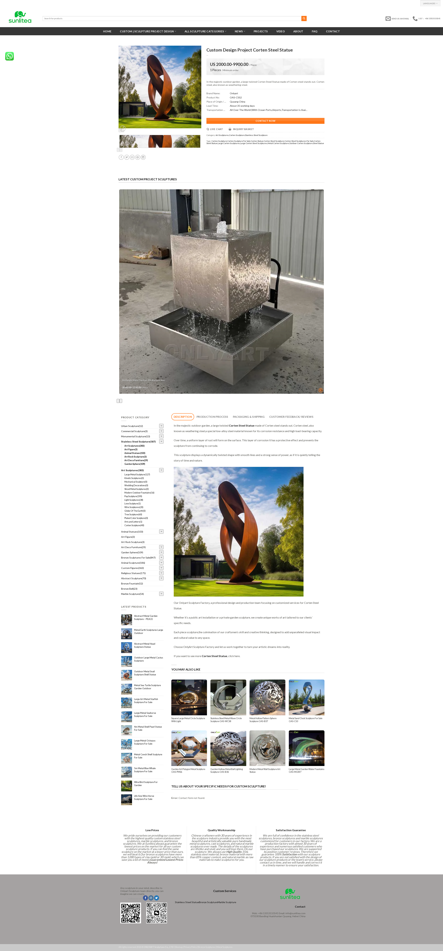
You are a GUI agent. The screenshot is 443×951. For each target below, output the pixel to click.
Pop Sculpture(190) (133, 496)
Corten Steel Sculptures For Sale (299, 141)
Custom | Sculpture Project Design (147, 31)
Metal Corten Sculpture (278, 143)
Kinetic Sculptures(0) (134, 478)
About (298, 31)
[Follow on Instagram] (150, 898)
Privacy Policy (190, 947)
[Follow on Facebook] (145, 898)
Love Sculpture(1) (132, 503)
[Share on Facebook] (121, 157)
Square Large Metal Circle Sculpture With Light (188, 719)
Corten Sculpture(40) (134, 525)
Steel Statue (318, 143)
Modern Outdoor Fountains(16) (139, 492)
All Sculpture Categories (204, 31)
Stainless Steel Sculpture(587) (138, 441)
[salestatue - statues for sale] (20, 17)
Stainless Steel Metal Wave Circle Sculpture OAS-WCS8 (226, 719)
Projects (261, 31)
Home (107, 31)
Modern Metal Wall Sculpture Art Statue (265, 770)
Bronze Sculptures (206, 947)
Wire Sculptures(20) (133, 507)
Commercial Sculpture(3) (134, 431)
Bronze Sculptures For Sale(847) (138, 557)
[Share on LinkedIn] (143, 157)
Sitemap (179, 947)
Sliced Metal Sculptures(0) (136, 489)
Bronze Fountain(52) (132, 583)
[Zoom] (123, 128)
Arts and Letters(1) (133, 521)
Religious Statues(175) (133, 573)
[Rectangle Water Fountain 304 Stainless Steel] (221, 291)
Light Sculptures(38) (133, 500)
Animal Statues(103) (134, 453)
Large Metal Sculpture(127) (137, 474)
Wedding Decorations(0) (136, 485)
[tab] (182, 416)
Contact (333, 31)
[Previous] (118, 150)
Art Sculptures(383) (134, 446)
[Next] (121, 150)
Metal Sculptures (224, 947)
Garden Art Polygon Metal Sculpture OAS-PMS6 (188, 770)
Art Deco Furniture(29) (136, 460)
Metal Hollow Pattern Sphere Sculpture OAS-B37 (263, 719)
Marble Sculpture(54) (132, 593)
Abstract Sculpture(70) (133, 578)
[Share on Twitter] (126, 157)
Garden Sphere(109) (134, 464)
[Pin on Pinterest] (137, 157)
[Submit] (304, 18)
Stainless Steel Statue (187, 902)
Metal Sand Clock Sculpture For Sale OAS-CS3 (305, 719)
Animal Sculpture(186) (133, 562)
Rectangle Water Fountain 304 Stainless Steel (144, 380)
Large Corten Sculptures (229, 143)
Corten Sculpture (237, 135)
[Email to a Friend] (132, 157)
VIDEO (280, 31)
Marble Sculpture (227, 902)
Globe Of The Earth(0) (135, 511)
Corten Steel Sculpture (274, 141)
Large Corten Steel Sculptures (253, 143)
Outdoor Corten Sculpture (301, 143)
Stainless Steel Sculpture (256, 135)
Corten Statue (257, 141)
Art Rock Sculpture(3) (135, 456)
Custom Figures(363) (132, 567)
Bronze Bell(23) (129, 588)
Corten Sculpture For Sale (238, 141)
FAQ (315, 31)
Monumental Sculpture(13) (135, 436)
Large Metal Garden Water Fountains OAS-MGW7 (306, 770)
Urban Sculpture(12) (132, 425)
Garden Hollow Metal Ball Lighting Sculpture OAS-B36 (226, 770)
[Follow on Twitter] (156, 898)
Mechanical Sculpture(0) (135, 482)
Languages (429, 3)
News (239, 31)
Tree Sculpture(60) (133, 514)
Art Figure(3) (130, 449)
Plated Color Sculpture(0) (136, 518)
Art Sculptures (222, 135)
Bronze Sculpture (208, 902)
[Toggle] (161, 426)
